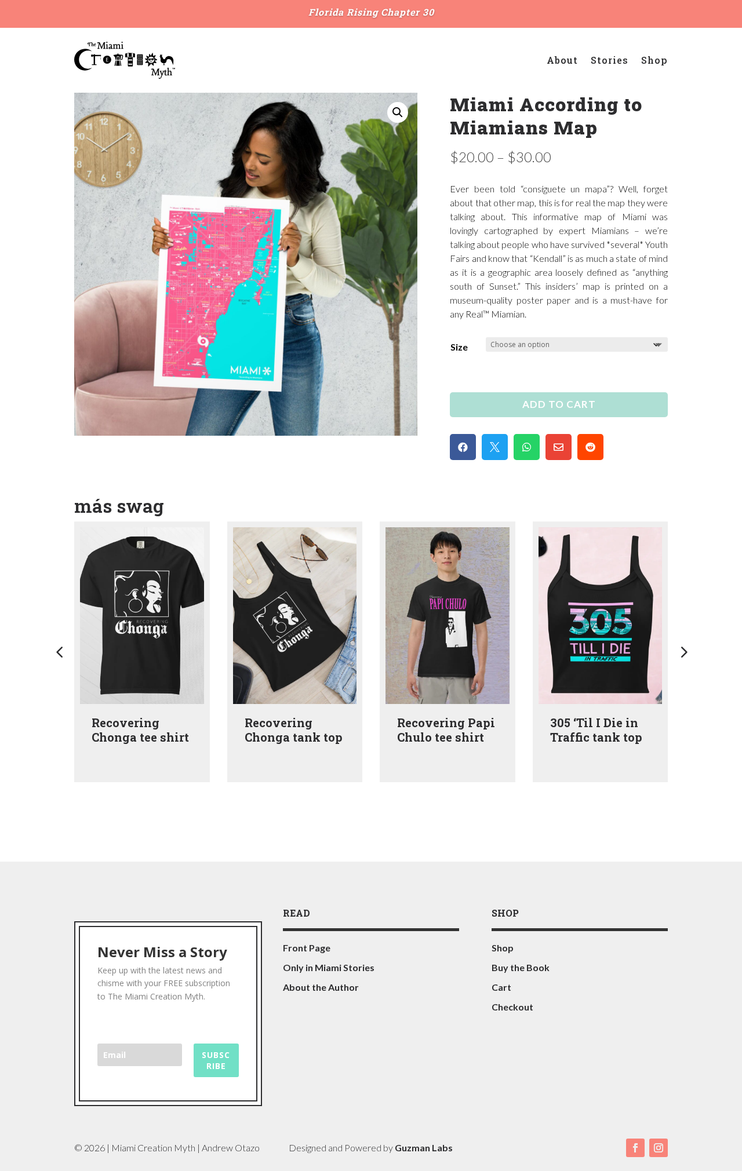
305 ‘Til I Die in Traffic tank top (596, 730)
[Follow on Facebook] (635, 1148)
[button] (397, 112)
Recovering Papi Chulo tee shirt (446, 730)
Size (459, 346)
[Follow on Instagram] (658, 1148)
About (562, 60)
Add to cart (559, 404)
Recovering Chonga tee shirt (140, 730)
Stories (609, 60)
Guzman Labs (424, 1147)
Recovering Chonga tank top (294, 730)
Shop (654, 60)
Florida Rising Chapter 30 (371, 12)
